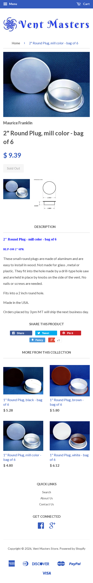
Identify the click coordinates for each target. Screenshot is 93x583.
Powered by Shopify (72, 548)
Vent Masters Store (45, 548)
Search (46, 492)
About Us (46, 498)
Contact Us (46, 504)
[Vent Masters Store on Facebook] (41, 527)
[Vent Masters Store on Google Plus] (52, 527)
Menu (12, 4)
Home (16, 43)
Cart (86, 4)
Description (45, 227)
